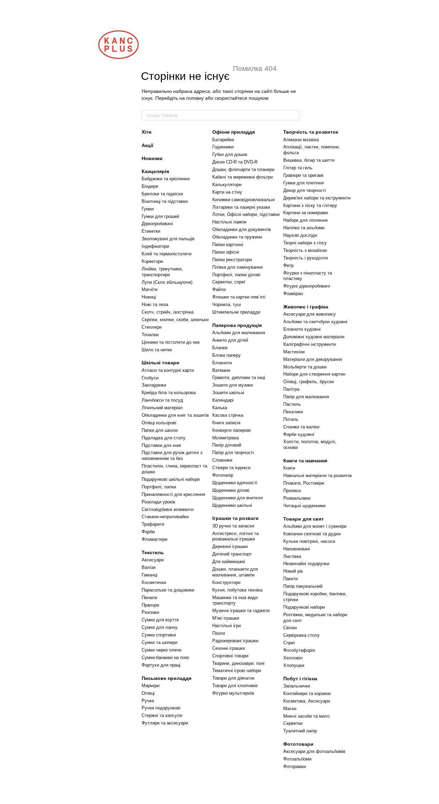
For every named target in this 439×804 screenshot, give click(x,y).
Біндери (150, 186)
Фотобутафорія (299, 650)
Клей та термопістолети (166, 253)
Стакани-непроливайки (165, 516)
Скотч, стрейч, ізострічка (167, 312)
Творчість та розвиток (310, 132)
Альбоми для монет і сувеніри (314, 526)
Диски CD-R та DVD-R (235, 162)
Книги (289, 468)
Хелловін (292, 657)
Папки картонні (227, 244)
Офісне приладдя (233, 132)
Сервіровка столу (301, 635)
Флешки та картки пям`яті (238, 297)
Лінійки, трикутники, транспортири (162, 271)
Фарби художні (298, 434)
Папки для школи (160, 430)
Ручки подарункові (161, 707)
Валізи (148, 567)
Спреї (289, 642)
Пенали (149, 597)
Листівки (292, 556)
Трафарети (153, 524)
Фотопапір (222, 475)
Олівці (148, 693)
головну (195, 98)
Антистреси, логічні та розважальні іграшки (235, 536)
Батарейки (223, 139)
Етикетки (151, 231)
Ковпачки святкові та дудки (312, 533)
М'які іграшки (225, 618)
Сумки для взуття (160, 619)
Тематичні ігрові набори (236, 670)
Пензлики (293, 411)
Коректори (152, 261)
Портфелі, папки (159, 486)
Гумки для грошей (160, 216)
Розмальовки (296, 498)
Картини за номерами (305, 212)
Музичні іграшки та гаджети (241, 610)
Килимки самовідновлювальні (243, 199)
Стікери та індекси (231, 467)
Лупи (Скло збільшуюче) (167, 282)
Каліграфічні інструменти (309, 344)
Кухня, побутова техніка (237, 590)
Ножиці (149, 297)
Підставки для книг (161, 445)
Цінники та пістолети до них (171, 342)
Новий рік (293, 571)
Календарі (223, 400)
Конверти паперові (231, 430)
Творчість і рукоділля (305, 257)
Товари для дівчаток (233, 678)
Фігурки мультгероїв (233, 693)
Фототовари (298, 744)
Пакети (290, 578)
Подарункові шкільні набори (171, 479)
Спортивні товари (230, 655)
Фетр (288, 265)
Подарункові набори (304, 607)
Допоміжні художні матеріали (313, 336)
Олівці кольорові (159, 422)
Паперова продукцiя (237, 325)
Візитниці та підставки (165, 201)
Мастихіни (294, 351)
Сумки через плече (161, 650)
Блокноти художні (302, 329)
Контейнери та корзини (307, 693)
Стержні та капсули (162, 715)
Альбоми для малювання (238, 332)
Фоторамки (294, 766)
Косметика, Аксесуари (306, 701)
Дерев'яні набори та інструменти (317, 197)
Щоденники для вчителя (237, 497)
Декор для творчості (304, 190)
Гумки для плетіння (303, 182)
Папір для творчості (233, 452)
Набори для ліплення (305, 220)
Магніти (149, 289)
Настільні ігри (226, 625)
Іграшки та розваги (235, 518)
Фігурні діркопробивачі (306, 286)
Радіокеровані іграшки (235, 640)
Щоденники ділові (230, 490)
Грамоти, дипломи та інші (238, 377)
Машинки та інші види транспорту (235, 600)
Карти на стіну (227, 192)
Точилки (150, 334)
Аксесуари (153, 559)
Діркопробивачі (157, 223)
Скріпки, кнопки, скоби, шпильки (175, 319)
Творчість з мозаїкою (305, 250)
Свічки (290, 627)
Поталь (290, 419)
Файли (219, 289)
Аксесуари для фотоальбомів (314, 751)
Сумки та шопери (159, 642)
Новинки (152, 158)
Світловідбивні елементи (167, 509)
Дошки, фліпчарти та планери (243, 169)
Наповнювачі (296, 548)
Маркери (150, 685)
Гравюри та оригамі (303, 175)
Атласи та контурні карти (168, 370)
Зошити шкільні (228, 392)
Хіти (147, 132)
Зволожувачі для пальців (168, 238)
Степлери (152, 327)
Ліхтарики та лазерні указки (241, 207)
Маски (289, 708)
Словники (222, 460)
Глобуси (150, 377)
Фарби (148, 531)
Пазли (218, 633)
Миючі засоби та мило (306, 716)
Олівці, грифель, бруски (308, 381)
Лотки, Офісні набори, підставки (246, 214)
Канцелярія (155, 171)
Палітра (291, 389)
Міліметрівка (225, 437)
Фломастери (154, 539)
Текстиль (153, 552)
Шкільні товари (160, 362)
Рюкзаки (150, 612)
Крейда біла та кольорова (168, 392)
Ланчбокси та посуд (162, 400)
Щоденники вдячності (234, 482)
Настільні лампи (229, 221)
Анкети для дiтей (230, 340)
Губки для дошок (229, 154)
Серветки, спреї (228, 281)
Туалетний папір (300, 730)
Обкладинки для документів (241, 229)
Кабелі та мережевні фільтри (242, 177)
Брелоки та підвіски (162, 193)
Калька (219, 407)
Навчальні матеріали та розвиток (317, 475)
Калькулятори (226, 184)
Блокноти (222, 362)
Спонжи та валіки (301, 426)
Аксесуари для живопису (309, 314)
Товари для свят (303, 519)
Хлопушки (293, 665)
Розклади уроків (158, 501)
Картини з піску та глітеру (310, 205)
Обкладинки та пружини (237, 237)
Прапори (150, 605)
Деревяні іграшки (230, 546)
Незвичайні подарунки (306, 563)
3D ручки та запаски (233, 525)
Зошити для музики (232, 385)
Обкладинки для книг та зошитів (175, 415)
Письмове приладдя (166, 678)
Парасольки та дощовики (168, 590)
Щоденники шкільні (232, 505)
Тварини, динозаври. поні (238, 663)
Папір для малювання (306, 396)
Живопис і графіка (305, 306)
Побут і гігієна (300, 678)
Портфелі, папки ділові (236, 274)
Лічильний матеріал (162, 407)
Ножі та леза (155, 304)
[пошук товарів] (293, 115)
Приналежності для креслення (173, 494)
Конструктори (226, 582)
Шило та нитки (157, 349)
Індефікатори (155, 246)
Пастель (292, 404)
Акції (147, 145)
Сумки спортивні (159, 634)
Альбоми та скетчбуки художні (315, 321)
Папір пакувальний (302, 586)
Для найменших (228, 561)
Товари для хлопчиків (235, 685)
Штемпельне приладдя (236, 312)
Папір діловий (226, 445)
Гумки (148, 208)
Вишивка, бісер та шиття (308, 160)
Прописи (292, 490)
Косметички (154, 582)
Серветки (292, 723)
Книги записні (226, 422)
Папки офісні (225, 252)
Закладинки (154, 385)
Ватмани (221, 370)
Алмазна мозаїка (301, 139)
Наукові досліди (300, 235)
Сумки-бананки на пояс (166, 657)
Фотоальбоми (297, 759)
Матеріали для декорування (312, 359)
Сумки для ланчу (160, 627)
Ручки (148, 700)
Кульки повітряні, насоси (309, 541)
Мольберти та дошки (305, 366)
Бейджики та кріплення (166, 178)
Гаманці (149, 574)
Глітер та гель (297, 167)
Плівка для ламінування (237, 267)
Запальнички (296, 686)
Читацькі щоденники (304, 505)
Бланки (219, 347)
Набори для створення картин (314, 374)
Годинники (223, 146)
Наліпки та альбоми (303, 227)
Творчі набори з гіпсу (305, 242)
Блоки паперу (226, 355)
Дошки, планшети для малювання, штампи (235, 572)
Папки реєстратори (232, 259)
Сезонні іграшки (228, 648)
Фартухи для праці (161, 665)
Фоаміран (293, 293)
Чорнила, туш (226, 304)
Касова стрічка (227, 415)
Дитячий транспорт (232, 554)
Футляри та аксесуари (165, 723)
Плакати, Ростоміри (303, 483)
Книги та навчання (305, 460)
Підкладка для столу (164, 437)
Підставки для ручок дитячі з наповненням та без (172, 455)
